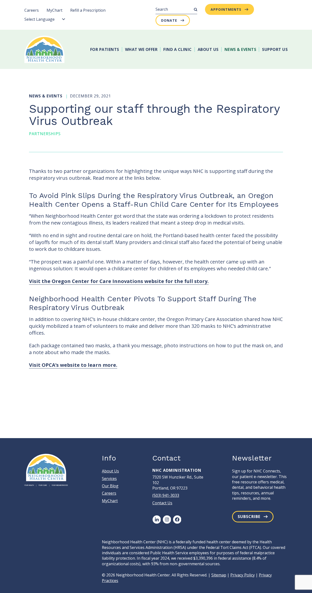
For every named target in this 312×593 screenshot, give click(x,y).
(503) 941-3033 (165, 495)
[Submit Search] (195, 9)
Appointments (226, 9)
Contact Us (162, 503)
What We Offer (141, 49)
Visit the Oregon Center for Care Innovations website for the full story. (119, 281)
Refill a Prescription (88, 10)
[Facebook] (177, 519)
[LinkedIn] (156, 519)
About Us (208, 49)
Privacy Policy (242, 575)
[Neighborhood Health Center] (44, 49)
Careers (31, 10)
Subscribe (249, 516)
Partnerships (45, 133)
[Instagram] (167, 519)
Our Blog (110, 486)
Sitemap (218, 575)
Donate (169, 20)
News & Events (240, 49)
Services (109, 478)
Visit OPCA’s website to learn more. (73, 365)
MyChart (54, 10)
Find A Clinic (177, 49)
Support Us (275, 49)
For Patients (104, 49)
